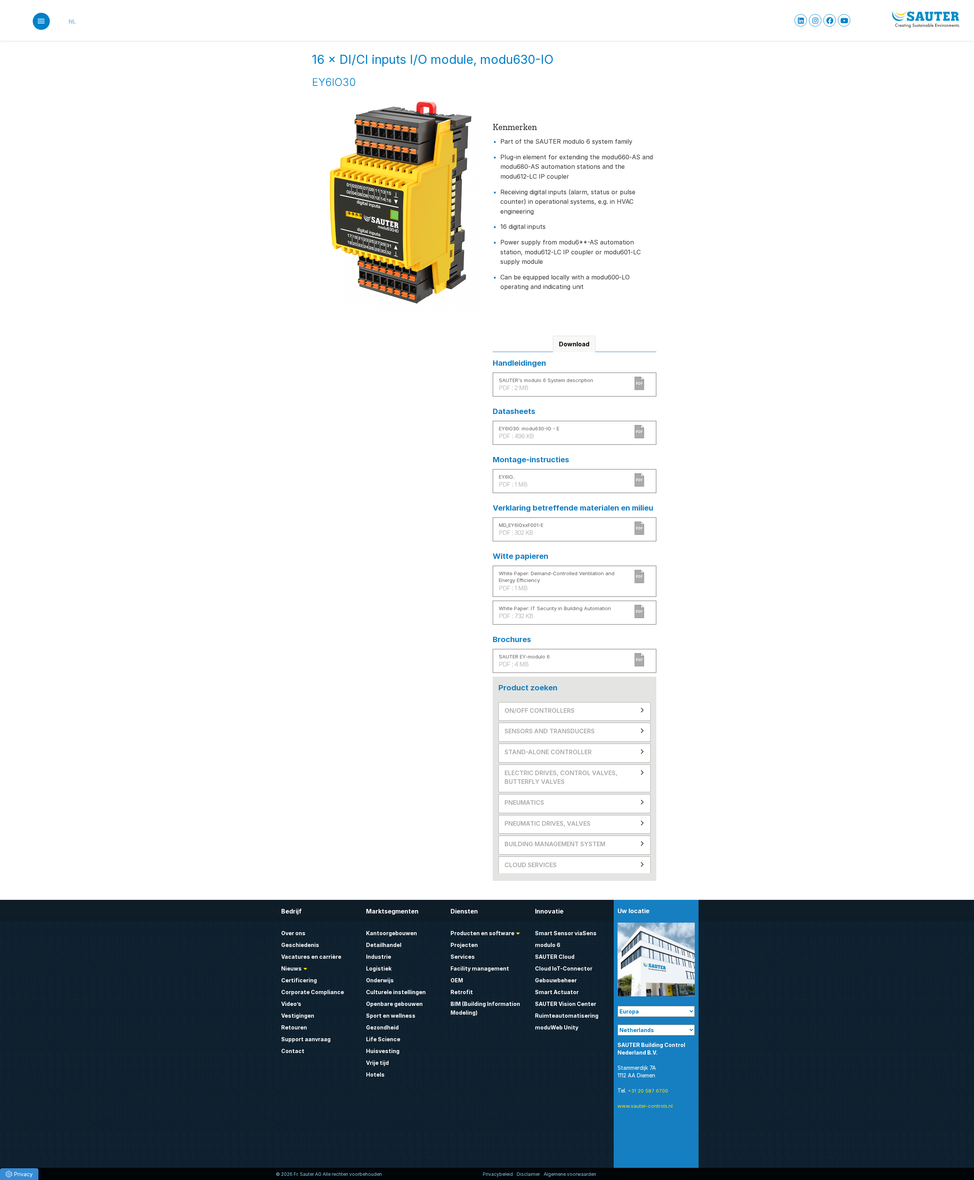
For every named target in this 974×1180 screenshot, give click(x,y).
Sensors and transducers (550, 731)
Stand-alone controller (548, 752)
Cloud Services (531, 865)
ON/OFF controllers (540, 710)
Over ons (293, 933)
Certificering (299, 980)
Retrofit (461, 992)
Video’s (291, 1004)
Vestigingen (297, 1015)
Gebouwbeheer (556, 980)
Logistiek (379, 968)
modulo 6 (547, 945)
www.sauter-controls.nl (645, 1106)
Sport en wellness (390, 1015)
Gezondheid (382, 1027)
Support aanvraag (306, 1039)
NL (72, 21)
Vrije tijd (377, 1062)
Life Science (383, 1039)
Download (574, 344)
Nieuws (291, 968)
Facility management (479, 968)
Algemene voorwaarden (570, 1174)
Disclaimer (528, 1174)
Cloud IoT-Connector (563, 968)
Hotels (375, 1074)
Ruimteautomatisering (566, 1015)
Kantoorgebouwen (391, 933)
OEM (456, 980)
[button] (19, 1174)
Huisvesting (382, 1051)
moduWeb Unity (556, 1027)
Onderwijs (380, 980)
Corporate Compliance (312, 992)
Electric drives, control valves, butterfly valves (561, 777)
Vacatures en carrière (311, 956)
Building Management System (555, 844)
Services (462, 956)
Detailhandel (383, 945)
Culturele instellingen (396, 992)
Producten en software (482, 933)
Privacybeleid (498, 1174)
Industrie (378, 956)
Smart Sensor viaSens (566, 933)
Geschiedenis (300, 945)
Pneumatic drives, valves (547, 823)
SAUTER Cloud (555, 956)
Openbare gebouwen (394, 1004)
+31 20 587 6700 (648, 1091)
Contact (292, 1051)
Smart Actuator (557, 992)
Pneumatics (524, 802)
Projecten (464, 945)
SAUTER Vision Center (565, 1004)
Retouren (294, 1027)
